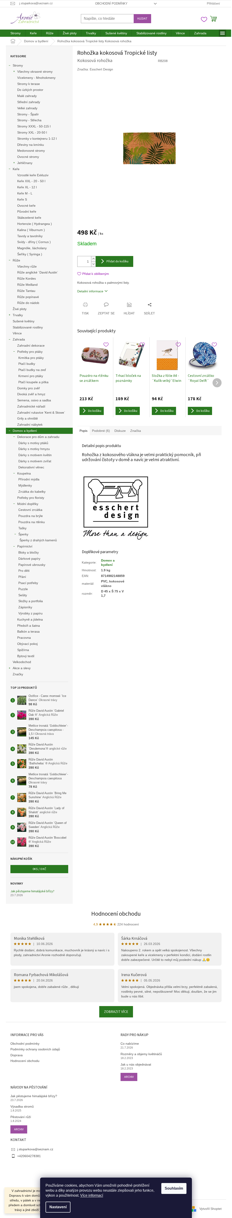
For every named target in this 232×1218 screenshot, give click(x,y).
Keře (16, 169)
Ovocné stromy (28, 157)
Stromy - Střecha (29, 120)
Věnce (17, 333)
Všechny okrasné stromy (35, 71)
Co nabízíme (130, 1043)
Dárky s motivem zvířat (34, 461)
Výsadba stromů (22, 1106)
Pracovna (24, 637)
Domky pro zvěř (28, 388)
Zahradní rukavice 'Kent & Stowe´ (41, 412)
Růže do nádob (28, 303)
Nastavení (58, 1207)
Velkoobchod (22, 662)
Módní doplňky (27, 504)
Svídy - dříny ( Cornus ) (34, 242)
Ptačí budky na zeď (32, 370)
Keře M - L (24, 193)
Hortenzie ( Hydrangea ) (34, 224)
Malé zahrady (27, 96)
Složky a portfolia (30, 601)
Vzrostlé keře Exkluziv (32, 175)
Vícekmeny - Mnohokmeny (36, 78)
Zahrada (19, 339)
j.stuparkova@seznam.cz (35, 1149)
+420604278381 (29, 1156)
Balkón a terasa (28, 631)
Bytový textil (25, 656)
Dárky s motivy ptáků (33, 443)
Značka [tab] (135, 431)
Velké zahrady (27, 108)
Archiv (129, 1077)
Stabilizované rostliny (28, 327)
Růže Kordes (26, 278)
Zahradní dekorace (31, 345)
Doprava (16, 1055)
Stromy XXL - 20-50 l (32, 132)
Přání (22, 577)
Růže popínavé (28, 297)
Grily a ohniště (27, 418)
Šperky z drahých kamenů (38, 540)
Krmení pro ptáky (30, 376)
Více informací (91, 1195)
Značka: (95, 69)
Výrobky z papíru (30, 613)
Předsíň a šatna (28, 625)
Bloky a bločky (28, 552)
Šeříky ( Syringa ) (29, 254)
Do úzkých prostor (30, 90)
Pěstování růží (20, 1117)
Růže (16, 260)
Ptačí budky (26, 363)
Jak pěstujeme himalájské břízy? (32, 891)
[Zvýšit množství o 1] (93, 258)
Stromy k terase (28, 84)
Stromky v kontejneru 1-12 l (37, 138)
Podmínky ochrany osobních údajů (35, 1049)
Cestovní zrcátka (30, 510)
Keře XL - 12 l (27, 187)
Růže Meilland (27, 284)
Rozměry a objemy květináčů (141, 1054)
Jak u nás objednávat (136, 1064)
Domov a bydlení (25, 431)
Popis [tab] (83, 431)
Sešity (22, 595)
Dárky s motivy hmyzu (34, 449)
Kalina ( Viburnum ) (31, 230)
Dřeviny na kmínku (30, 145)
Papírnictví (24, 546)
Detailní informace (90, 291)
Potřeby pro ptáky (30, 351)
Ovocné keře (26, 205)
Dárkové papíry (29, 558)
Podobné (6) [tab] (101, 431)
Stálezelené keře (29, 217)
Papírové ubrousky (31, 565)
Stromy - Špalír (28, 114)
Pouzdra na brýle (30, 516)
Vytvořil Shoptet (210, 1208)
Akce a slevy (22, 668)
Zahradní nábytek (30, 424)
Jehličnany (24, 163)
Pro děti (23, 570)
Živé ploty (20, 309)
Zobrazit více (116, 1011)
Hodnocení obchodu (116, 914)
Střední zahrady (28, 102)
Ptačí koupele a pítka (33, 382)
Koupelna (24, 473)
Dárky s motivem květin (35, 455)
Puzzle (23, 589)
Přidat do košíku (117, 261)
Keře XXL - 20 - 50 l (31, 181)
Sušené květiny (23, 321)
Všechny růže (27, 266)
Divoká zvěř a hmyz (31, 394)
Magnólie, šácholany (32, 248)
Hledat (142, 18)
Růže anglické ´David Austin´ (37, 272)
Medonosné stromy (31, 150)
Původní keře (26, 211)
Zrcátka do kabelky (32, 491)
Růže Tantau (26, 291)
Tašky (22, 528)
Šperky (23, 534)
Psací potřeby (28, 583)
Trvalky (18, 315)
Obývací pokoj (27, 644)
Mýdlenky (25, 485)
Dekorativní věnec (31, 467)
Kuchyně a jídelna (30, 619)
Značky (18, 674)
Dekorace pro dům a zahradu (38, 437)
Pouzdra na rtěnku (31, 522)
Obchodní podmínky (111, 3)
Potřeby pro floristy (30, 498)
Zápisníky (25, 607)
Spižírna (23, 650)
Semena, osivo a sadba (34, 400)
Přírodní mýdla (28, 479)
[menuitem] (15, 33)
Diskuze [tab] (120, 431)
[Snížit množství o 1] (93, 264)
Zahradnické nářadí (31, 406)
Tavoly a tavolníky (30, 236)
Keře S (22, 199)
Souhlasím (174, 1188)
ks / (39, 869)
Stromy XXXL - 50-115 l (34, 126)
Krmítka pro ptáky (31, 358)
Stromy (18, 65)
